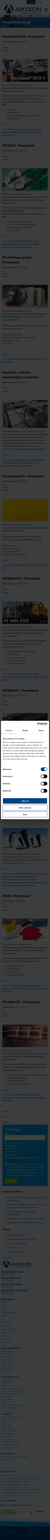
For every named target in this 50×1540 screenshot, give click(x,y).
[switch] (44, 776)
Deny (25, 814)
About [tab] (41, 730)
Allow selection (25, 808)
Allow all (25, 801)
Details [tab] (25, 730)
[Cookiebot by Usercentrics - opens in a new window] (37, 724)
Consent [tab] (8, 730)
